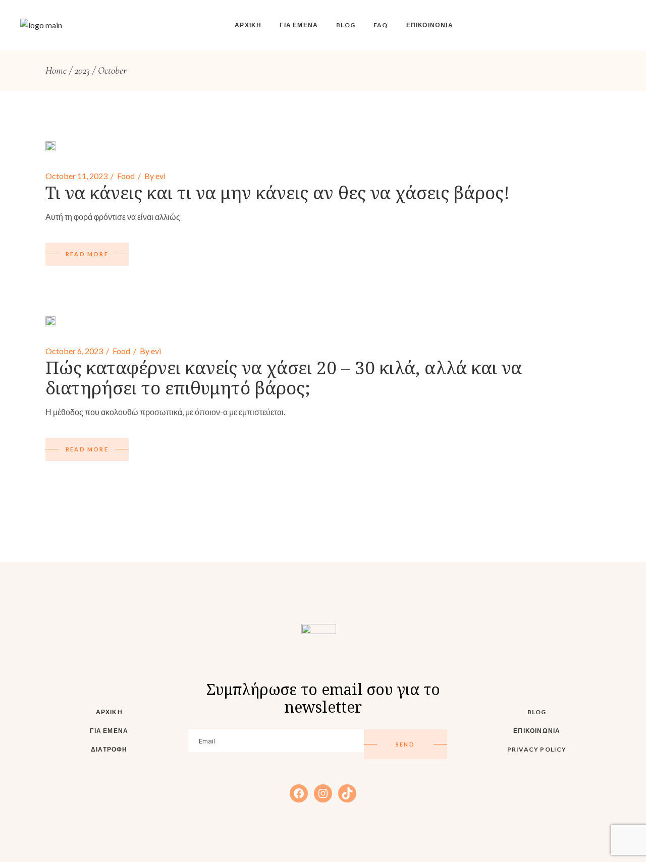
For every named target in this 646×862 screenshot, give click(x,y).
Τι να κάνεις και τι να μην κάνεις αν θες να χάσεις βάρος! (277, 192)
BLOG (537, 712)
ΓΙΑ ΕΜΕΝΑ (109, 730)
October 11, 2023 (76, 176)
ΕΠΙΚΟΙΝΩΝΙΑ (536, 730)
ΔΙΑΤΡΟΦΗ (109, 749)
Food (126, 176)
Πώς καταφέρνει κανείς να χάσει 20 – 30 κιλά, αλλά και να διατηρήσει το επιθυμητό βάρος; (283, 377)
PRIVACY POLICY (537, 749)
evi (160, 176)
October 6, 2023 (74, 351)
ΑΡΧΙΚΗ (109, 712)
